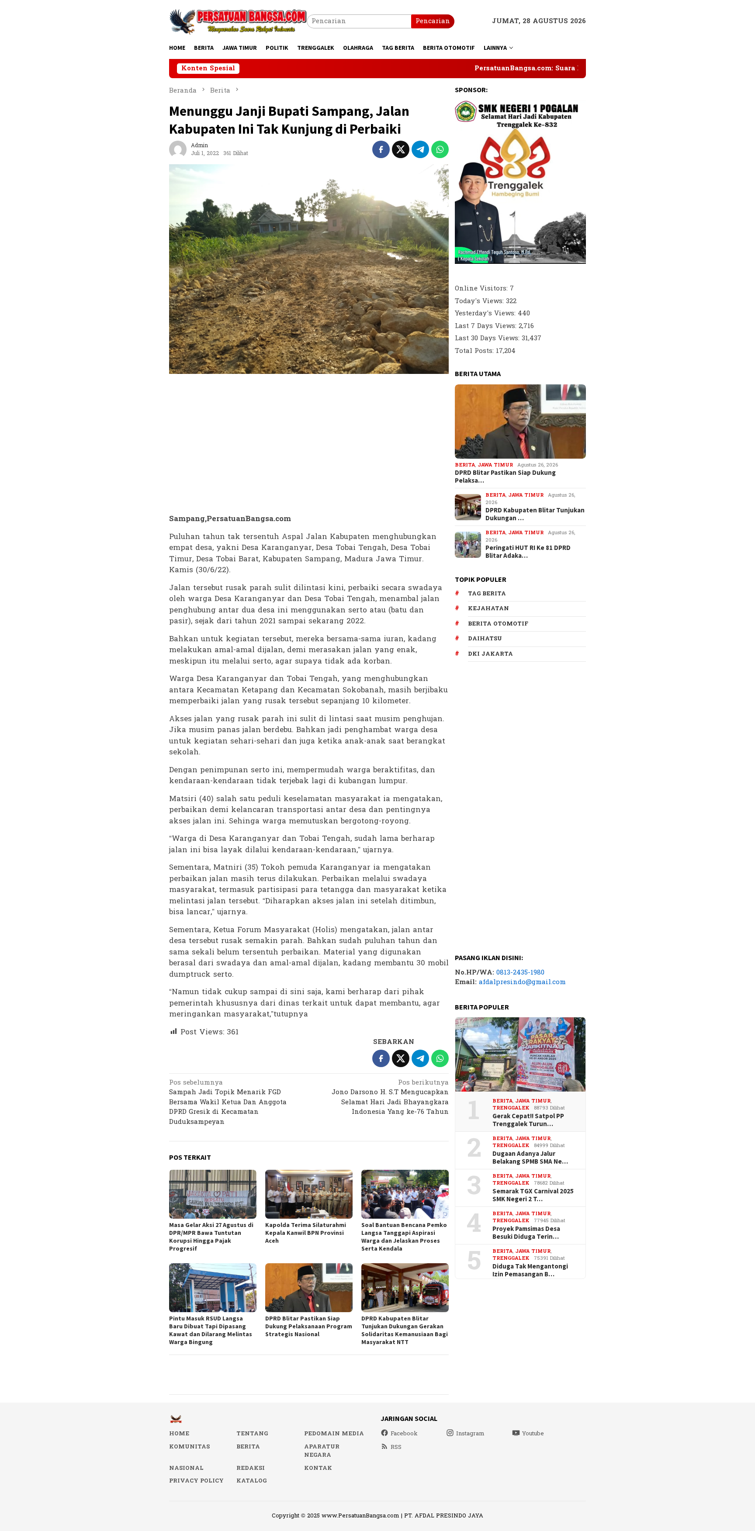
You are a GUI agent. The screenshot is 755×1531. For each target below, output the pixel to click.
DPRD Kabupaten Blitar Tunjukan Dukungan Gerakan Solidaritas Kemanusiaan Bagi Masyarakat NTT (404, 1330)
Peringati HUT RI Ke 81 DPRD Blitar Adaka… (528, 552)
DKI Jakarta (490, 654)
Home (179, 1433)
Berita (465, 465)
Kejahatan (488, 608)
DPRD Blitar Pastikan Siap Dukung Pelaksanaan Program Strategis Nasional (308, 1326)
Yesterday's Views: (486, 313)
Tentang (252, 1433)
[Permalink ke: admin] (178, 149)
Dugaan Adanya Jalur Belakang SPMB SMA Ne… (530, 1157)
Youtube (533, 1433)
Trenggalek (511, 1108)
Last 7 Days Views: (487, 326)
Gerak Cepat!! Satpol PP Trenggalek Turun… (528, 1120)
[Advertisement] (309, 444)
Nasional (186, 1468)
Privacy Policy (196, 1481)
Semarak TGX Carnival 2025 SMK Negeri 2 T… (533, 1195)
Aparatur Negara (321, 1451)
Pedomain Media (334, 1433)
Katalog (251, 1481)
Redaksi (250, 1468)
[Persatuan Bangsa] (238, 21)
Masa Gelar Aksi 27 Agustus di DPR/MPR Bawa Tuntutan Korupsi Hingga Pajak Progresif (211, 1236)
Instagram (470, 1433)
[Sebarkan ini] (381, 149)
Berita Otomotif (498, 624)
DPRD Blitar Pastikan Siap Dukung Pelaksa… (505, 476)
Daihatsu (485, 638)
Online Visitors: (482, 288)
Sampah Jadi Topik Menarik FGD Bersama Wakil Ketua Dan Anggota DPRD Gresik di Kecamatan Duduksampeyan (228, 1103)
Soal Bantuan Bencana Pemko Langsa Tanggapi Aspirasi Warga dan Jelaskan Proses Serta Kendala (404, 1236)
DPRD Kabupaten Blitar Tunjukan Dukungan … (535, 514)
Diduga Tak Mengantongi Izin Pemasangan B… (530, 1270)
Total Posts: (475, 351)
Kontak (318, 1468)
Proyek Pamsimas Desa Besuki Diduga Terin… (526, 1233)
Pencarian (433, 21)
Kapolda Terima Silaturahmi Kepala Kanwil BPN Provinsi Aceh (305, 1232)
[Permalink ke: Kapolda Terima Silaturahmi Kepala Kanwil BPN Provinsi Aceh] (309, 1194)
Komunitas (189, 1446)
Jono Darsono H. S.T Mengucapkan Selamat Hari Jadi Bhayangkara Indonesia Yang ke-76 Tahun (390, 1098)
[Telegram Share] (420, 149)
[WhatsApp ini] (440, 149)
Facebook (404, 1433)
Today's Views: (480, 301)
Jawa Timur (495, 465)
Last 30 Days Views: (488, 338)
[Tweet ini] (400, 149)
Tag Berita (487, 593)
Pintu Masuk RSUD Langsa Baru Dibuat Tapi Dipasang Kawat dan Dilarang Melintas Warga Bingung (210, 1330)
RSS (396, 1447)
